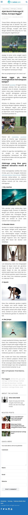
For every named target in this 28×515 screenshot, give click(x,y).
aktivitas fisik (14, 379)
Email (3, 474)
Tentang (10, 501)
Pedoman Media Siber (20, 501)
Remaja (20, 8)
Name (4, 468)
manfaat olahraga (13, 381)
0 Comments (5, 18)
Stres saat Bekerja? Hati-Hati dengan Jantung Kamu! (17, 418)
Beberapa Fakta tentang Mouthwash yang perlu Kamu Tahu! (18, 425)
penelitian (12, 85)
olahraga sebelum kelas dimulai (11, 175)
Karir (2, 503)
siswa (21, 387)
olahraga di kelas (14, 387)
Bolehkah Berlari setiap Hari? (18, 432)
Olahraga (13, 8)
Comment (5, 450)
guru (20, 379)
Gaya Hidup (5, 8)
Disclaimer (3, 501)
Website (4, 481)
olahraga (15, 385)
